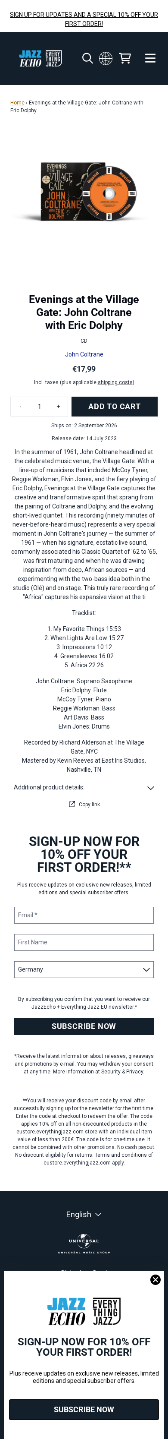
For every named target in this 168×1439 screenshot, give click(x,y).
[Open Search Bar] (87, 58)
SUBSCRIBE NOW (84, 1026)
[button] (84, 787)
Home (17, 103)
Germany (105, 58)
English (78, 1214)
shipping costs (115, 382)
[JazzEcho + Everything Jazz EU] (40, 58)
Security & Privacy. (122, 1072)
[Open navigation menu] (150, 58)
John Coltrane (84, 354)
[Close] (155, 1280)
